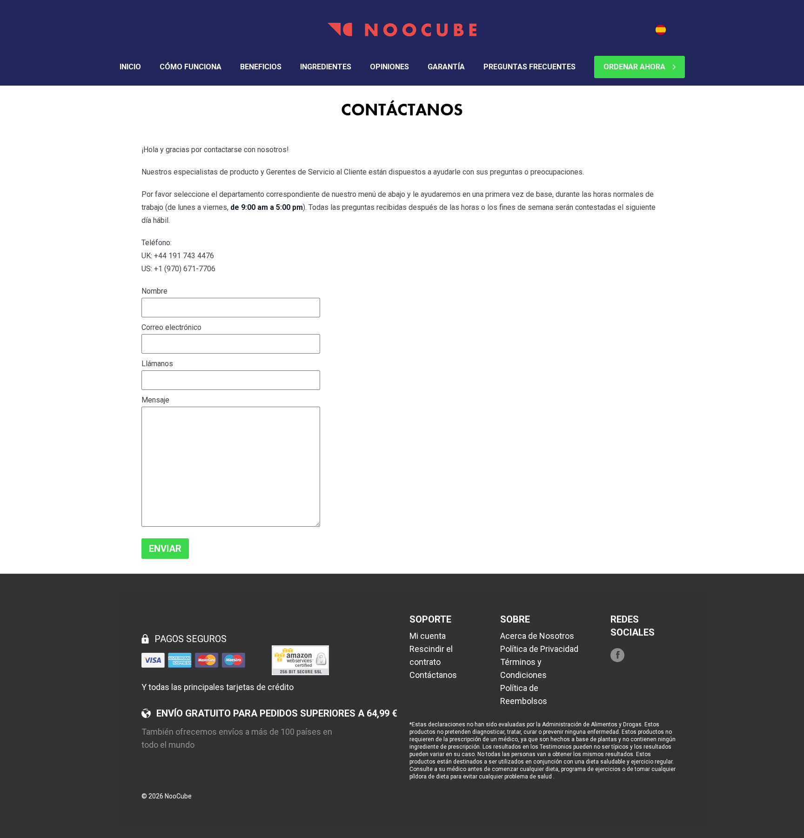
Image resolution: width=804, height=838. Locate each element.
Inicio (130, 66)
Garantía (446, 66)
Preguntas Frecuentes (529, 66)
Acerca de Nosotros (537, 636)
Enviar (165, 548)
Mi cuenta (427, 636)
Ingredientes (325, 66)
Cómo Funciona (190, 66)
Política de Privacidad (539, 649)
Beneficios (260, 66)
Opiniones (389, 66)
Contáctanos (433, 675)
